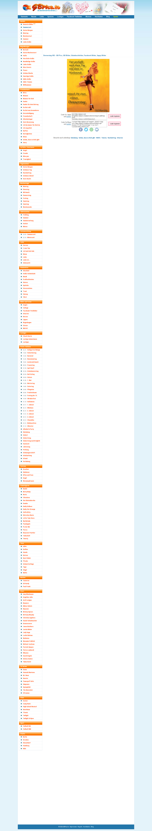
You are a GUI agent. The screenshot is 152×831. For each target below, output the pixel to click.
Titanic (25, 712)
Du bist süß (27, 107)
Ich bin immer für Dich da (31, 125)
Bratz (25, 494)
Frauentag (30, 365)
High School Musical (30, 706)
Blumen (88, 17)
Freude (25, 153)
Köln (24, 748)
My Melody (26, 521)
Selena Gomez (28, 659)
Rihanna (25, 653)
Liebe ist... (26, 260)
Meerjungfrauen (28, 481)
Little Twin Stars (28, 518)
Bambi (25, 489)
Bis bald (25, 50)
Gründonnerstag (32, 371)
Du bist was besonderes (31, 110)
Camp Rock (27, 704)
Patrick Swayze (28, 647)
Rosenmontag (32, 359)
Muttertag (31, 383)
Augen (25, 305)
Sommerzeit (27, 27)
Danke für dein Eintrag (30, 104)
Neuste (33, 17)
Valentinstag (31, 353)
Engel (25, 478)
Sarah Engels (27, 656)
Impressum (73, 827)
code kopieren (115, 116)
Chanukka (30, 420)
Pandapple (26, 524)
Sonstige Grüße (28, 76)
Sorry (25, 142)
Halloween (30, 402)
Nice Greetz (27, 67)
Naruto (25, 678)
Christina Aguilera (29, 618)
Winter (25, 226)
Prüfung (26, 450)
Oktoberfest (31, 398)
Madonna (26, 638)
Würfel (25, 328)
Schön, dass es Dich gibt (31, 140)
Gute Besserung (28, 122)
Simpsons (26, 684)
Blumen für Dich (28, 99)
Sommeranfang (28, 221)
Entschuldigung (28, 113)
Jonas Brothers (28, 626)
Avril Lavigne (27, 600)
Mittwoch (26, 192)
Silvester (30, 426)
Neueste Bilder (28, 24)
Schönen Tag (27, 170)
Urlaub (25, 458)
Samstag (26, 201)
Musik (25, 276)
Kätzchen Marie (28, 515)
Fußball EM (27, 726)
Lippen (25, 319)
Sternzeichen (27, 288)
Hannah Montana (29, 672)
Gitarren (26, 314)
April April (30, 368)
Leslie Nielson (28, 635)
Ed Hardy (26, 583)
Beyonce (26, 603)
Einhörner (26, 472)
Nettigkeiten (27, 134)
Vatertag (30, 386)
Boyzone (26, 609)
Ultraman (26, 693)
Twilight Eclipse (28, 718)
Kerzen (25, 316)
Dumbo (25, 503)
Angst (25, 150)
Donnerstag (27, 195)
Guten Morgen (28, 30)
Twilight (25, 715)
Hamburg (26, 746)
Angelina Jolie (28, 597)
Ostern (29, 377)
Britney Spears (28, 612)
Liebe (42, 17)
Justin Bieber (27, 629)
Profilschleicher (28, 279)
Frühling (26, 215)
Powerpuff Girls (28, 681)
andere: (69, 116)
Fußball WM (27, 729)
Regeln (80, 827)
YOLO (25, 297)
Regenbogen (27, 322)
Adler (25, 546)
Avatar (25, 701)
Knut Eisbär (27, 558)
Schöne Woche (28, 73)
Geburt (25, 435)
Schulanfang (27, 455)
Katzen (25, 555)
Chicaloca (26, 497)
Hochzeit (26, 444)
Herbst (25, 223)
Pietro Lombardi (28, 650)
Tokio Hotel (27, 662)
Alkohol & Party (28, 429)
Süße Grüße (27, 79)
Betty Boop (27, 492)
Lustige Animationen (30, 339)
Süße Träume (27, 82)
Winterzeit (31, 237)
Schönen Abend (28, 176)
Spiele (115, 17)
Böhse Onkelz (27, 606)
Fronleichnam (32, 392)
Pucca (25, 530)
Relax (25, 137)
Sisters (25, 282)
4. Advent (30, 417)
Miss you (26, 156)
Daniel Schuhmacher (30, 621)
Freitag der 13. (32, 395)
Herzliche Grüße (28, 58)
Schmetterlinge (28, 564)
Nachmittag (27, 173)
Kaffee (25, 131)
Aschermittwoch (32, 362)
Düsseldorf (27, 743)
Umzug (25, 294)
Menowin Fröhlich (29, 641)
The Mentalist (28, 690)
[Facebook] (81, 131)
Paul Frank (26, 586)
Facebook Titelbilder (74, 17)
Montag (25, 33)
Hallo (25, 55)
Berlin (25, 737)
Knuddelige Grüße (29, 61)
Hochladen (99, 17)
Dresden (26, 740)
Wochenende (27, 207)
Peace (25, 70)
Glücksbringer (28, 119)
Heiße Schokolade (29, 274)
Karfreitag (30, 374)
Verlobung (26, 461)
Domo (25, 669)
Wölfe (25, 573)
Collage (25, 308)
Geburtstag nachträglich (31, 441)
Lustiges (60, 17)
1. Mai (29, 380)
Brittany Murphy (28, 615)
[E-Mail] (97, 131)
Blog (108, 17)
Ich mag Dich (27, 128)
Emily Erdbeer (27, 506)
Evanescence (27, 623)
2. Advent (30, 411)
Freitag (25, 198)
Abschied (26, 271)
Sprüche (50, 17)
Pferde (25, 561)
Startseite (24, 17)
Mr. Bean (26, 675)
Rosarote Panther (29, 533)
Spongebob (27, 687)
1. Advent (30, 405)
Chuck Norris (27, 336)
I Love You (26, 248)
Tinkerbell (26, 536)
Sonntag (26, 204)
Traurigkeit (27, 159)
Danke (25, 101)
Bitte (24, 93)
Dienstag (26, 189)
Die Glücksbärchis (29, 500)
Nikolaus (30, 408)
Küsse (25, 254)
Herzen (25, 245)
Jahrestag (26, 447)
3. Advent (30, 414)
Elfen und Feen (28, 475)
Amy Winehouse (28, 594)
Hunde (25, 552)
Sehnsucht (26, 263)
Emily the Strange (29, 509)
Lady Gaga (26, 632)
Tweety (25, 538)
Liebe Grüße (27, 42)
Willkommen (27, 85)
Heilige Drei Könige (33, 350)
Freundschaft (27, 116)
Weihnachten (31, 423)
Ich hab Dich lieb (28, 251)
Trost (25, 291)
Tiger (25, 567)
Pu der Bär (26, 527)
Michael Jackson (28, 644)
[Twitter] (86, 131)
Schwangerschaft (29, 453)
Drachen (26, 469)
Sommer (25, 39)
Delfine (25, 549)
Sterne (25, 325)
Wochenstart (27, 36)
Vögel (25, 570)
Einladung (26, 432)
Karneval (30, 356)
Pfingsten (30, 389)
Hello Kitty (26, 512)
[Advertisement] (31, 787)
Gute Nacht (27, 179)
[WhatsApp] (91, 131)
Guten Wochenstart (29, 52)
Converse (26, 580)
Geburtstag (27, 438)
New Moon (26, 709)
